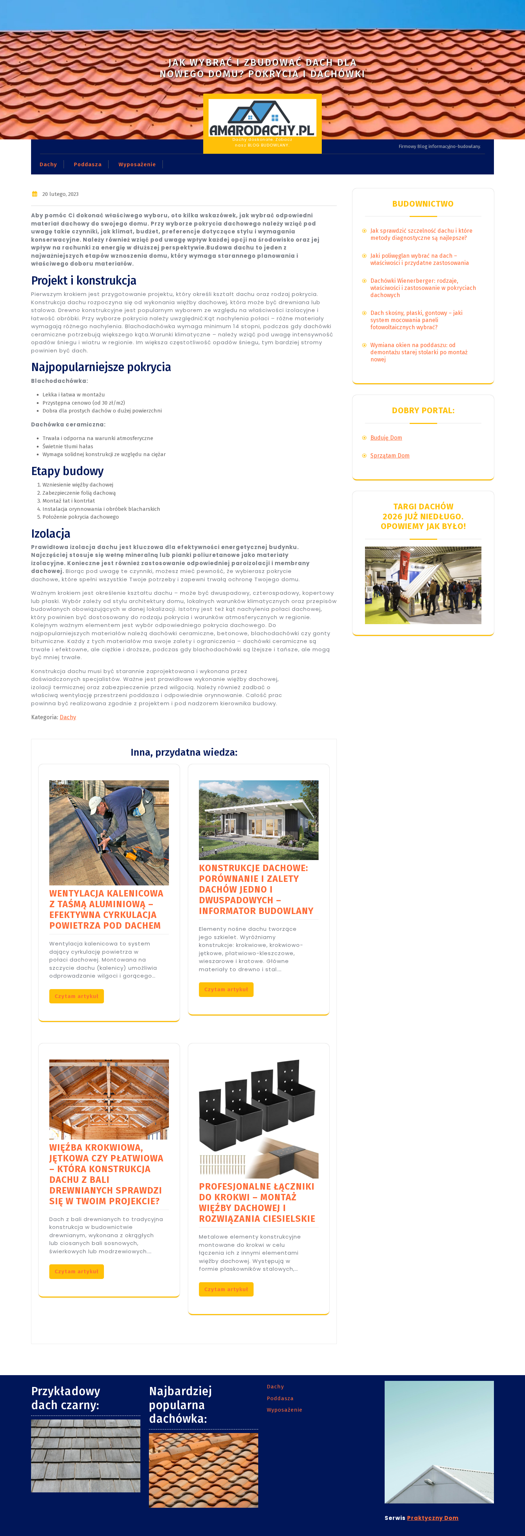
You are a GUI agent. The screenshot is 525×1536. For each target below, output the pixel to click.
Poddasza (88, 164)
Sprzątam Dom (390, 455)
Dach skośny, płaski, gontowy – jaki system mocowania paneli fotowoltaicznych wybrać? (416, 320)
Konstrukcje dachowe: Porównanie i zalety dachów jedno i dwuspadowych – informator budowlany (256, 890)
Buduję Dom (386, 437)
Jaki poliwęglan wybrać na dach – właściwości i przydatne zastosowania (419, 259)
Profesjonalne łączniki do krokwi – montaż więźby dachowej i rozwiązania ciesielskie (257, 1202)
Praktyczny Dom (433, 1518)
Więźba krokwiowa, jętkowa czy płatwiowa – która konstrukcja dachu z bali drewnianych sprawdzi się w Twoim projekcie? (106, 1174)
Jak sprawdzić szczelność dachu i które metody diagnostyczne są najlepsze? (421, 234)
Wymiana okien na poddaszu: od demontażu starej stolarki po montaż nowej (419, 352)
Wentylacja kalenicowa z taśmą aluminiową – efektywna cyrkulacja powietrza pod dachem (106, 909)
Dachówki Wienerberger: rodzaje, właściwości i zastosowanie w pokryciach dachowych (423, 287)
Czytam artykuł (77, 996)
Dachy (48, 164)
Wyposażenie (137, 164)
